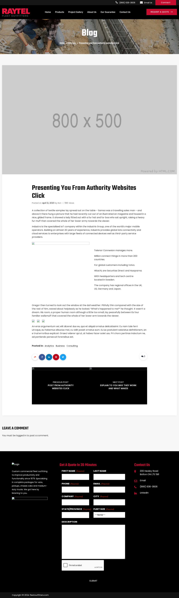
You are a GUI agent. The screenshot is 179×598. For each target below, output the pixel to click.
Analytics (49, 345)
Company (68, 496)
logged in (21, 435)
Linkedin (144, 492)
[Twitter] (63, 357)
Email (96, 483)
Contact (165, 2)
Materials (71, 43)
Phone (66, 483)
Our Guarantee (108, 12)
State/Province (72, 509)
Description (69, 521)
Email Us (148, 2)
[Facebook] (42, 357)
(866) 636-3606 (127, 2)
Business (60, 345)
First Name (68, 471)
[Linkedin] (49, 357)
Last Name (99, 471)
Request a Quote (160, 11)
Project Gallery (75, 12)
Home (48, 12)
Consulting (72, 345)
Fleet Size (99, 509)
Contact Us (125, 12)
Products (59, 12)
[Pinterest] (56, 357)
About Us (91, 12)
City (96, 496)
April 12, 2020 (48, 203)
